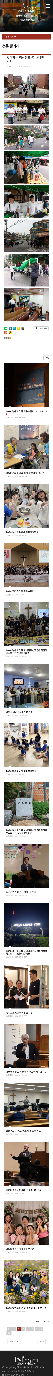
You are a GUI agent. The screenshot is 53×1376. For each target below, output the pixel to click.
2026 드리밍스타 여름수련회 (20, 591)
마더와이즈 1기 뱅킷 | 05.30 (20, 1249)
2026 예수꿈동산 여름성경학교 (21, 771)
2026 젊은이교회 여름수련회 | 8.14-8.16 (26, 411)
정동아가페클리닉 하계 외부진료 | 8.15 (25, 473)
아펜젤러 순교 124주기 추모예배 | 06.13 (26, 1071)
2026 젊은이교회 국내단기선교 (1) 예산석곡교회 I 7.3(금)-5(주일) (26, 952)
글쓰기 (46, 1321)
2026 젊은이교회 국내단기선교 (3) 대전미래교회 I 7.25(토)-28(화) (26, 651)
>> (9, 1333)
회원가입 (34, 16)
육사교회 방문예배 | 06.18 (19, 1012)
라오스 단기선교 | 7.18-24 (19, 712)
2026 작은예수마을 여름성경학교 (22, 532)
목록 (47, 358)
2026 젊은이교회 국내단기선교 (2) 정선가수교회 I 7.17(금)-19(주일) (26, 831)
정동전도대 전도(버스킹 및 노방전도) (24, 1131)
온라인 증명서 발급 (27, 20)
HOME (19, 16)
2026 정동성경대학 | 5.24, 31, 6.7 (23, 1190)
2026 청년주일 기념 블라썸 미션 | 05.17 (26, 1308)
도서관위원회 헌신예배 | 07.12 (21, 892)
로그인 (26, 16)
